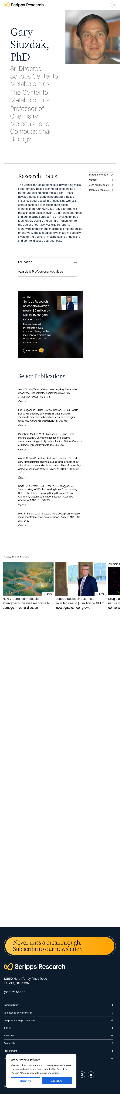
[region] (41, 1071)
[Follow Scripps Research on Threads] (82, 1074)
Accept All (56, 1081)
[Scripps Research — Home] (24, 4)
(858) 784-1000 (15, 992)
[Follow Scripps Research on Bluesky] (91, 1074)
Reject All (25, 1081)
